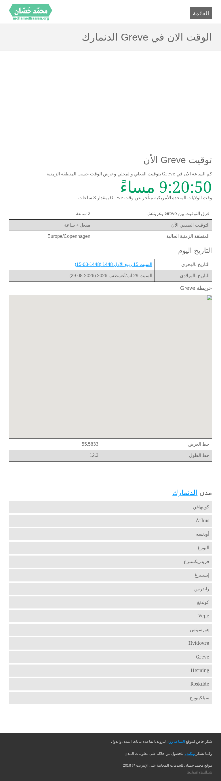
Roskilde (199, 684)
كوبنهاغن (201, 507)
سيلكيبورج (199, 697)
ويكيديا (189, 753)
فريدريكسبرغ (196, 561)
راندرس (201, 589)
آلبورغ (203, 547)
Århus (202, 520)
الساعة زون (176, 741)
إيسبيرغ (202, 575)
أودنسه (202, 534)
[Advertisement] (110, 94)
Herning (200, 670)
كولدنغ (203, 602)
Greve (202, 657)
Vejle (203, 616)
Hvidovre (198, 643)
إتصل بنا (192, 772)
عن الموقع (205, 772)
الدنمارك (184, 492)
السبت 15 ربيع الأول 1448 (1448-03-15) (113, 264)
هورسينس (199, 629)
